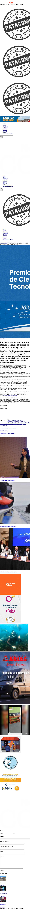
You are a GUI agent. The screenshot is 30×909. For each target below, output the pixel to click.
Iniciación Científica (14, 421)
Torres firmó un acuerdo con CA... (8, 571)
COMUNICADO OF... (3, 893)
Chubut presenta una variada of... (8, 526)
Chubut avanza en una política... (7, 480)
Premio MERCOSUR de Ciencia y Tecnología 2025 (14, 424)
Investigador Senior (14, 422)
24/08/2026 (2, 885)
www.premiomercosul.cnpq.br (10, 395)
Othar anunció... (3, 904)
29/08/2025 (2, 338)
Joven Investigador (22, 422)
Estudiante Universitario (12, 420)
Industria (5, 243)
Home (1, 243)
